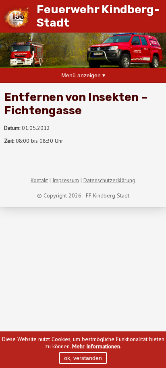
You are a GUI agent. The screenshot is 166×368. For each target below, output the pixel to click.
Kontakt (39, 180)
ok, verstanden (83, 358)
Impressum (65, 180)
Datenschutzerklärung (109, 180)
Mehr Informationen (96, 346)
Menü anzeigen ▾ (83, 75)
